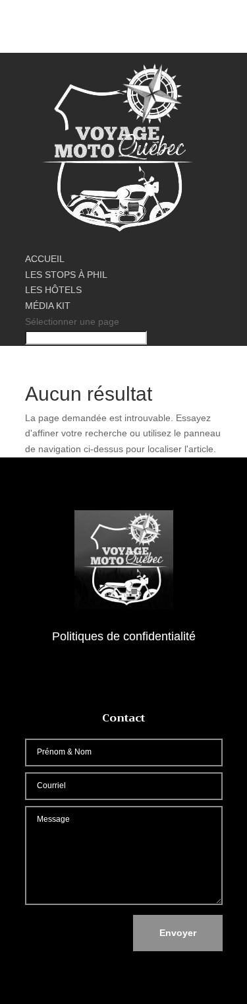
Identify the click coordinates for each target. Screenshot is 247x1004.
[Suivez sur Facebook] (123, 675)
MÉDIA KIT (47, 305)
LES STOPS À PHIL (66, 274)
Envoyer (177, 932)
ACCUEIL (45, 258)
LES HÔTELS (53, 289)
